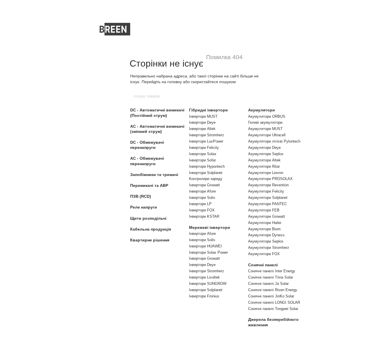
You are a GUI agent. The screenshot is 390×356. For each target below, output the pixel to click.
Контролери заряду (205, 179)
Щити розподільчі (148, 218)
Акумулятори (261, 110)
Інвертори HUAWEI (205, 246)
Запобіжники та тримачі (154, 174)
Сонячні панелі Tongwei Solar (273, 309)
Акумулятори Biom (264, 229)
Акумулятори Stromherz (268, 247)
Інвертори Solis (202, 197)
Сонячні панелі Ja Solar (268, 283)
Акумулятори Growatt (266, 216)
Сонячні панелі (263, 265)
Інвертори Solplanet (205, 173)
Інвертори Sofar (202, 160)
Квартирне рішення (149, 240)
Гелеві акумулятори (265, 122)
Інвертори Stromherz (206, 135)
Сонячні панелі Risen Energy (272, 290)
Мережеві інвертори (209, 227)
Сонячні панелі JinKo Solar (271, 296)
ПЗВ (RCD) (140, 196)
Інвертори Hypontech (207, 166)
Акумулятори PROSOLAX (270, 179)
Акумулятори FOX (264, 254)
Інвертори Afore (202, 191)
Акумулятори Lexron (265, 173)
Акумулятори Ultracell (267, 135)
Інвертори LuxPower (206, 141)
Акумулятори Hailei (264, 223)
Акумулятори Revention (268, 185)
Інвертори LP (200, 204)
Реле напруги (143, 207)
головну (174, 81)
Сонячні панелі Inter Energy (271, 271)
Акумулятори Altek (264, 160)
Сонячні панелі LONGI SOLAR (274, 302)
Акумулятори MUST (265, 129)
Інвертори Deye (202, 122)
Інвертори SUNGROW (207, 283)
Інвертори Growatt (204, 185)
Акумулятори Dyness (266, 235)
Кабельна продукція (150, 229)
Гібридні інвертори (208, 110)
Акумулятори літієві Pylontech (274, 141)
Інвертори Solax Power (208, 252)
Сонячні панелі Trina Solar (270, 277)
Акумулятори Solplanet (268, 197)
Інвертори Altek (202, 129)
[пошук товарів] (257, 96)
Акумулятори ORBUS (266, 116)
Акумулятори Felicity (266, 191)
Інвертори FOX (202, 210)
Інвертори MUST (203, 116)
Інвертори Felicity (204, 147)
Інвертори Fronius (204, 296)
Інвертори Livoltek (204, 277)
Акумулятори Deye (264, 147)
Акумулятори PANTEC (267, 204)
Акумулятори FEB (264, 210)
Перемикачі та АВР (149, 185)
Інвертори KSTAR (204, 216)
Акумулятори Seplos (266, 154)
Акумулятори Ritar (264, 166)
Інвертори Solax (202, 154)
